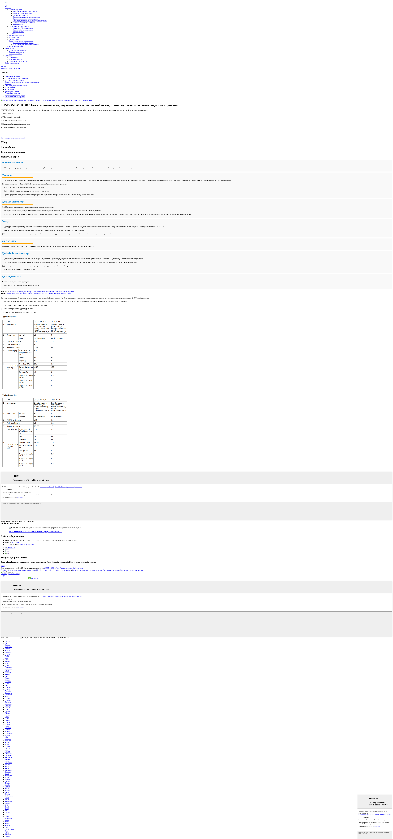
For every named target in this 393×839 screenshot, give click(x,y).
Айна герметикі (18, 24)
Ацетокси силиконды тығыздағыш (25, 11)
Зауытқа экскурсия (15, 59)
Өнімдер (8, 8)
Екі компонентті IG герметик (23, 43)
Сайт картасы (78, 568)
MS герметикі (14, 37)
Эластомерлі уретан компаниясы (131, 570)
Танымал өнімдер (66, 568)
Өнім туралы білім (15, 54)
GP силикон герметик (20, 15)
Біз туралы (8, 56)
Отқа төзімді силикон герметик (24, 22)
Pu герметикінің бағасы (111, 570)
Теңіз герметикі (18, 32)
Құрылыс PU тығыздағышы (23, 30)
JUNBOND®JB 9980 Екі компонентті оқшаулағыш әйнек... (35, 532)
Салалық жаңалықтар (16, 52)
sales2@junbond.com (27, 544)
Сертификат (13, 57)
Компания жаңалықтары (17, 50)
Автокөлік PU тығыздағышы (23, 28)
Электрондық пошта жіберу (10, 574)
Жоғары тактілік (14, 39)
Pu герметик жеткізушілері (62, 570)
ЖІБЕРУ (4, 566)
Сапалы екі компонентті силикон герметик (87, 570)
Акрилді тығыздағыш (16, 35)
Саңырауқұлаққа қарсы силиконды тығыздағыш (30, 21)
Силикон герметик (15, 10)
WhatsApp (34, 578)
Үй (6, 6)
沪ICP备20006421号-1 (51, 568)
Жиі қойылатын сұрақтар (18, 61)
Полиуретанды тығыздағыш (19, 26)
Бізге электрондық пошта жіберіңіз (13, 138)
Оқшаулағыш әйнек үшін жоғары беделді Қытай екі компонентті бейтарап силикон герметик (41, 291)
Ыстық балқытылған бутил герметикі (26, 45)
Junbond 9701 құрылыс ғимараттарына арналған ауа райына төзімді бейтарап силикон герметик (39, 293)
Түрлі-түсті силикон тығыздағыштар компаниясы (18, 570)
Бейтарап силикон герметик (23, 13)
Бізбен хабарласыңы (12, 63)
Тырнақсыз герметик (16, 46)
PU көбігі (12, 33)
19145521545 (15, 542)
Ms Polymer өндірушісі (44, 570)
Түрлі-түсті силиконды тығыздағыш (25, 19)
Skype (3, 575)
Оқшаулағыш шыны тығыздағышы (21, 41)
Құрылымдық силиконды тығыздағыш (26, 17)
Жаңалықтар (9, 48)
